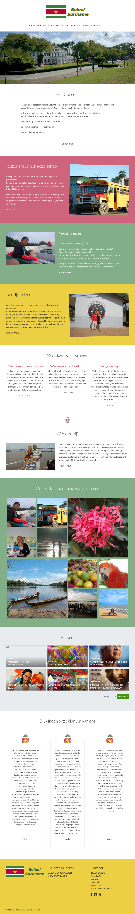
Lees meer (12, 209)
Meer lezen (13, 332)
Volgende (122, 696)
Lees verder (68, 143)
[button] (35, 25)
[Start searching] (125, 25)
